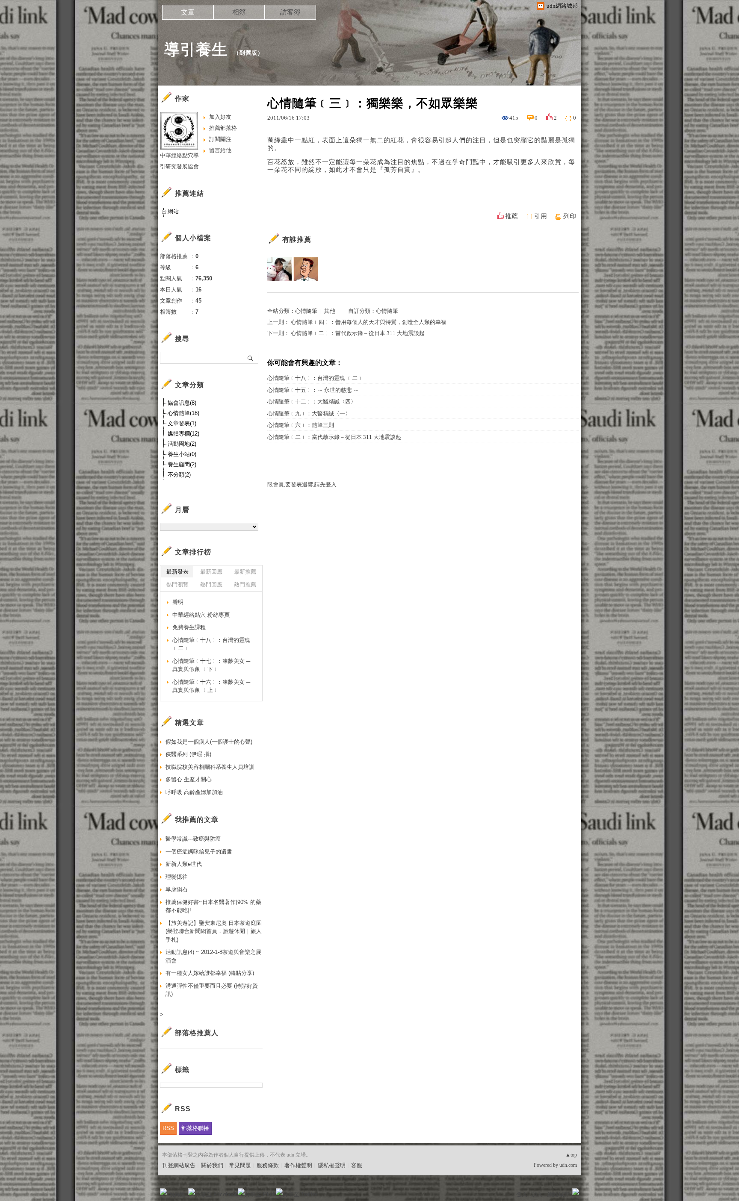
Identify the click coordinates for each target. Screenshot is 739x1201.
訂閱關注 (220, 139)
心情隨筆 (306, 311)
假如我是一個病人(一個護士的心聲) (209, 742)
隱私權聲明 (332, 1165)
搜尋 (250, 358)
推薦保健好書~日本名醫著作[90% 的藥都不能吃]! (213, 906)
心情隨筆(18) (183, 413)
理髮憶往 (177, 877)
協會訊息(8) (182, 403)
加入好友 (220, 117)
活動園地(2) (182, 444)
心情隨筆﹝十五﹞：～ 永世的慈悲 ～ (313, 390)
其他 (329, 311)
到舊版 (248, 53)
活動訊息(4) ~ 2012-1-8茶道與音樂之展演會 (213, 956)
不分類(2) (179, 474)
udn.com (568, 1165)
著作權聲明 (298, 1165)
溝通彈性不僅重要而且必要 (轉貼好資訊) (212, 990)
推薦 (511, 216)
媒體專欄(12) (183, 433)
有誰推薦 (296, 239)
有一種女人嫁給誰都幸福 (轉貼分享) (210, 973)
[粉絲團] (163, 1191)
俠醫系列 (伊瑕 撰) (188, 754)
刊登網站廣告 (178, 1165)
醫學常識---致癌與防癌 (193, 839)
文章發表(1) (182, 423)
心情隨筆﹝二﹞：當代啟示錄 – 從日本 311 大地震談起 (358, 333)
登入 (521, 1194)
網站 (173, 211)
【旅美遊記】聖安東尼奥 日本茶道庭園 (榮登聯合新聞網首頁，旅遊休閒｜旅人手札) (214, 931)
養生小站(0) (182, 454)
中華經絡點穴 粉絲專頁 (201, 615)
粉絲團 (177, 1194)
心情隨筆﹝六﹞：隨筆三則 (300, 425)
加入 (537, 1194)
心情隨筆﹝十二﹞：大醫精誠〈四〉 (311, 401)
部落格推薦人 (197, 1032)
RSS (168, 1128)
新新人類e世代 (184, 864)
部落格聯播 (195, 1128)
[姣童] (279, 269)
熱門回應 (211, 584)
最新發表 (177, 571)
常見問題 (240, 1165)
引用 (540, 216)
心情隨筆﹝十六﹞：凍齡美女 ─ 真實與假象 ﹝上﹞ (211, 686)
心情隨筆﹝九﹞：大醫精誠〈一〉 (309, 413)
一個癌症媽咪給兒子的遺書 (199, 851)
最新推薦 (245, 571)
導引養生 (196, 49)
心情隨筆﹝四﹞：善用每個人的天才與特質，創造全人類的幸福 (368, 322)
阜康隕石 (177, 889)
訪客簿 (290, 12)
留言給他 (220, 150)
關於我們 (212, 1165)
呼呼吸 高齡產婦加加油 (194, 792)
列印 (569, 216)
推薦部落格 (223, 128)
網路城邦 (558, 1194)
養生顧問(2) (182, 464)
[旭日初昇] (305, 269)
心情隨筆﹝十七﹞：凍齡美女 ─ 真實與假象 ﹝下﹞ (211, 665)
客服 (356, 1165)
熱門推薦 (245, 584)
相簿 (239, 12)
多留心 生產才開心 (189, 779)
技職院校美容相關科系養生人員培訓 (210, 767)
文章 (188, 12)
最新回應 (211, 571)
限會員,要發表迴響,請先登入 (302, 484)
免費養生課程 (189, 627)
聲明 (177, 602)
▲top (571, 1155)
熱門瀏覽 (177, 584)
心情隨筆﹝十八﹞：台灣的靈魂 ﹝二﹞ (315, 378)
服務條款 (268, 1165)
